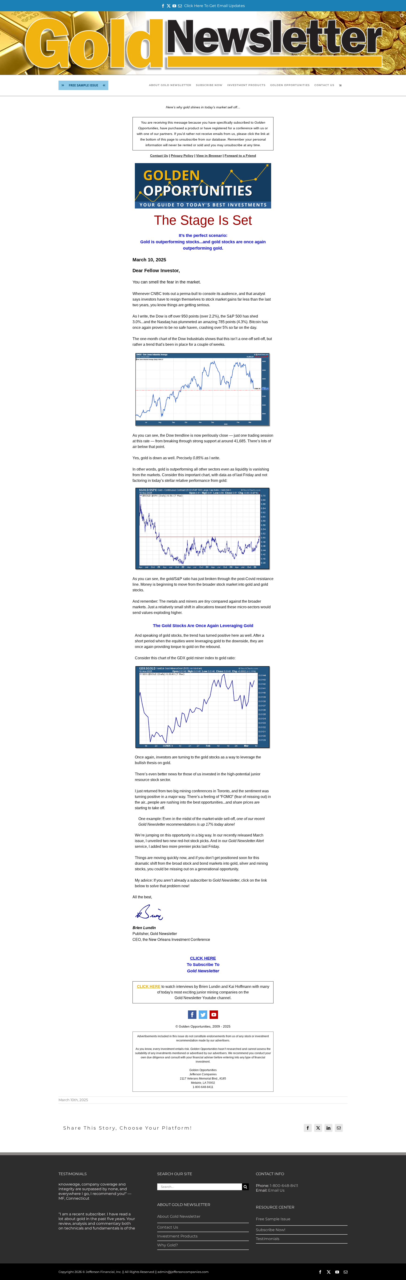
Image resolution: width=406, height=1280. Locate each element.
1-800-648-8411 (284, 1185)
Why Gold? (167, 1245)
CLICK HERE (203, 958)
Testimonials (267, 1239)
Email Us (276, 1190)
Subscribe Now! (270, 1230)
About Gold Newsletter (178, 1216)
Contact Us (159, 155)
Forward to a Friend (240, 155)
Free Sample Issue (273, 1219)
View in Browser (209, 155)
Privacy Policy (182, 155)
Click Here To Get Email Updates (214, 6)
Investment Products (177, 1236)
